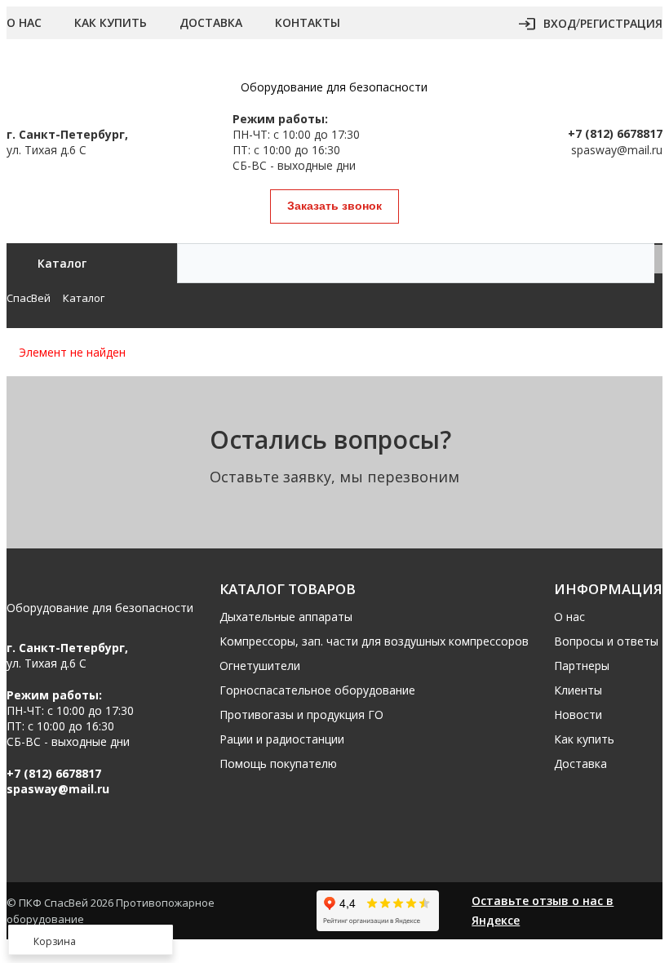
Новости (578, 714)
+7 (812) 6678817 (615, 133)
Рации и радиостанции (281, 739)
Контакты (307, 22)
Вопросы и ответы (606, 641)
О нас (24, 22)
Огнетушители (259, 665)
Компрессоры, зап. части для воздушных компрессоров (374, 641)
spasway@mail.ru (616, 150)
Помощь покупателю (278, 763)
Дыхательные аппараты (285, 616)
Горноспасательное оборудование (317, 690)
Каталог (62, 263)
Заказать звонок (334, 205)
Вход (559, 23)
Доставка (210, 22)
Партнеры (581, 665)
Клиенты (578, 690)
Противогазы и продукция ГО (301, 714)
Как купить (110, 22)
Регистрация (621, 23)
